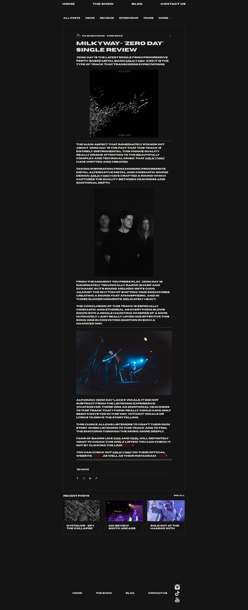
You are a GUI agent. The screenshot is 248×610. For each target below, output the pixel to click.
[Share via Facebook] (77, 478)
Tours (148, 18)
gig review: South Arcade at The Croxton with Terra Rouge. (123, 527)
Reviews (107, 18)
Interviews (128, 18)
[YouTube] (177, 599)
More (163, 18)
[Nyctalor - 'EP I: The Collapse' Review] (82, 510)
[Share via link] (96, 478)
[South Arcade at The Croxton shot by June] (124, 510)
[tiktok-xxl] (177, 593)
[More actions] (170, 35)
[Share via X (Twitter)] (84, 478)
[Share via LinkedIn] (90, 478)
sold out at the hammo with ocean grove (164, 527)
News (90, 18)
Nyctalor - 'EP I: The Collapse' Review (80, 527)
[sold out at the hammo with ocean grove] (166, 510)
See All (179, 495)
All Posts (71, 18)
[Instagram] (177, 587)
